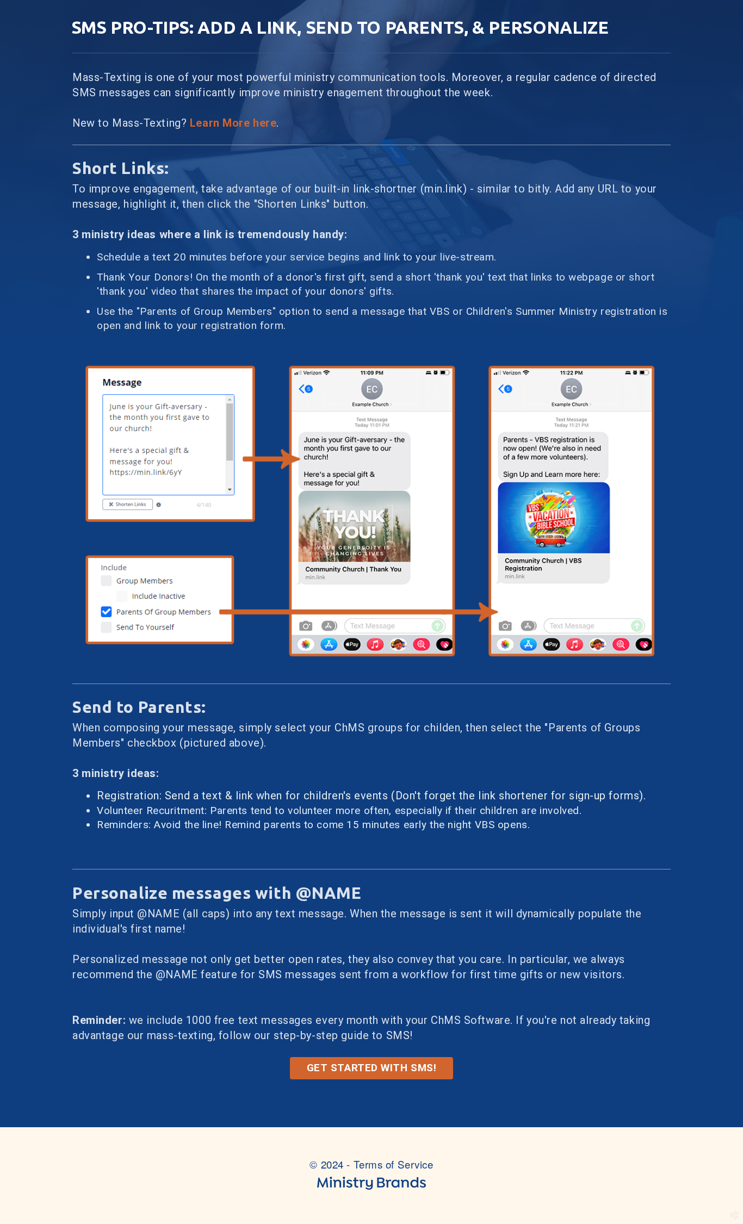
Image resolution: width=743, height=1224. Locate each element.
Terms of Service (394, 1164)
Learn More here (233, 122)
